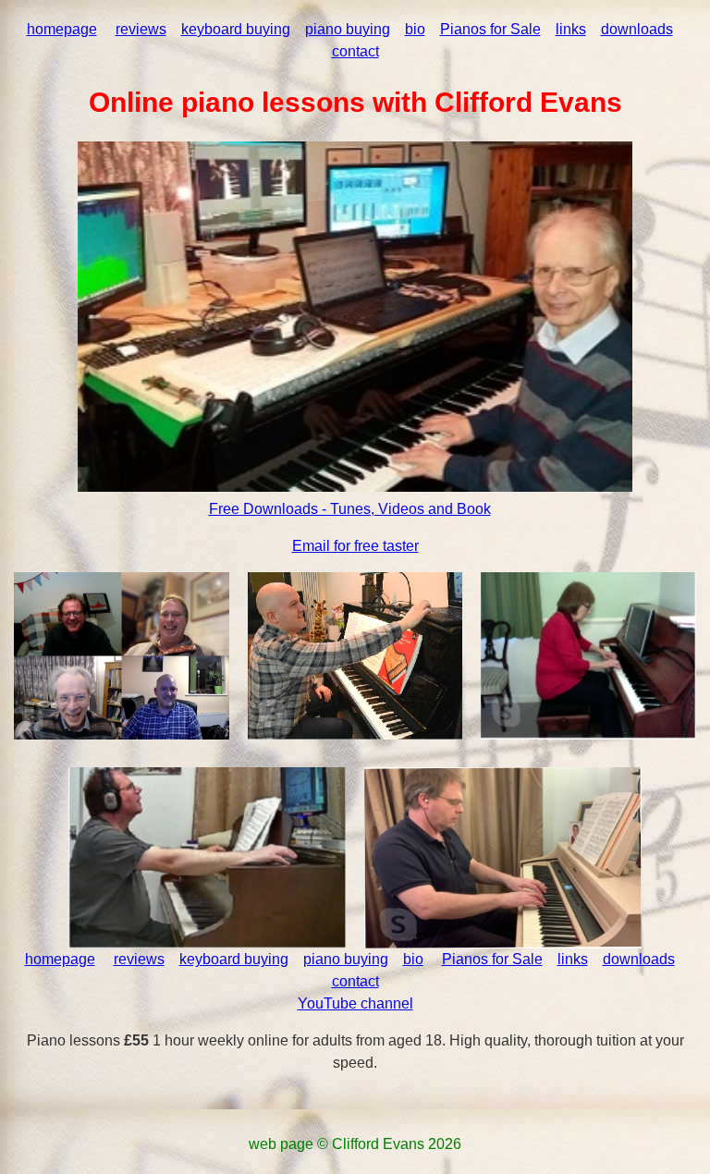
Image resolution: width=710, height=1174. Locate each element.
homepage (62, 29)
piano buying (347, 29)
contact (355, 51)
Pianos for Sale (490, 29)
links (571, 29)
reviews (141, 29)
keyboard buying (235, 29)
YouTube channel (355, 1003)
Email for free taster (355, 546)
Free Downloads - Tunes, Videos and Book (350, 509)
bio (415, 29)
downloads (637, 29)
